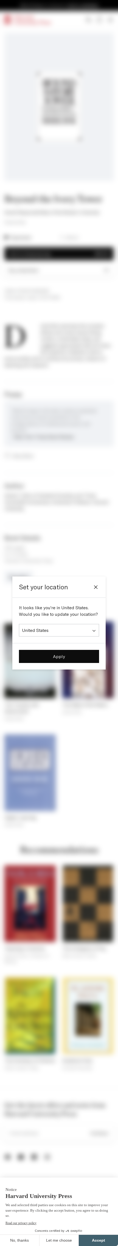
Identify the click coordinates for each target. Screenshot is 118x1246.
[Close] (95, 587)
